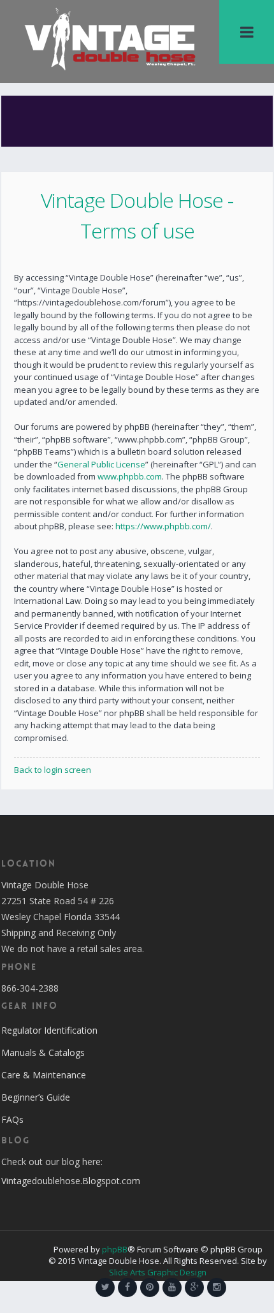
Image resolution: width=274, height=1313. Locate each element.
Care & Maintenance (43, 1075)
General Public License (101, 464)
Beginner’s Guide (35, 1097)
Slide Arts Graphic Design (157, 1272)
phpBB (114, 1249)
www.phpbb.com (129, 476)
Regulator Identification (49, 1030)
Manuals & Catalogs (43, 1052)
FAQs (12, 1119)
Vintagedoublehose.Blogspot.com (70, 1181)
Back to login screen (52, 769)
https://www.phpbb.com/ (163, 526)
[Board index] (110, 38)
